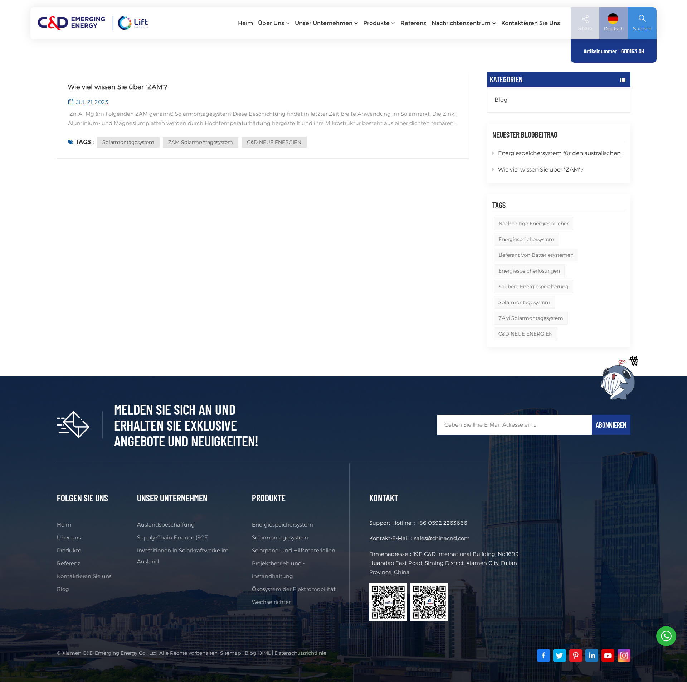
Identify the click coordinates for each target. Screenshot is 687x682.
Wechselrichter (271, 602)
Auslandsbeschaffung (166, 524)
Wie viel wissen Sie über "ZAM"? (540, 169)
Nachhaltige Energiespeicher (533, 223)
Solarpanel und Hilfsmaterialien (293, 550)
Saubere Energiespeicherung (533, 286)
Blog (500, 99)
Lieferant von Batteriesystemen (536, 255)
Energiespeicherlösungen (529, 271)
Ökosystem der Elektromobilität (294, 589)
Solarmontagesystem (524, 302)
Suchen (642, 28)
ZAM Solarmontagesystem (530, 318)
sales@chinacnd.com (442, 538)
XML (265, 653)
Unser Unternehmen (323, 23)
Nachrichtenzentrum (461, 23)
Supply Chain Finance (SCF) (173, 537)
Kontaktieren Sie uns (530, 23)
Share (585, 28)
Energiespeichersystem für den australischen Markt (561, 153)
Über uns (271, 23)
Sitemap (230, 653)
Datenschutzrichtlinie (300, 653)
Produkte (376, 23)
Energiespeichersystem (526, 239)
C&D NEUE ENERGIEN (525, 334)
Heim (245, 23)
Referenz (413, 23)
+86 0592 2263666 (442, 522)
